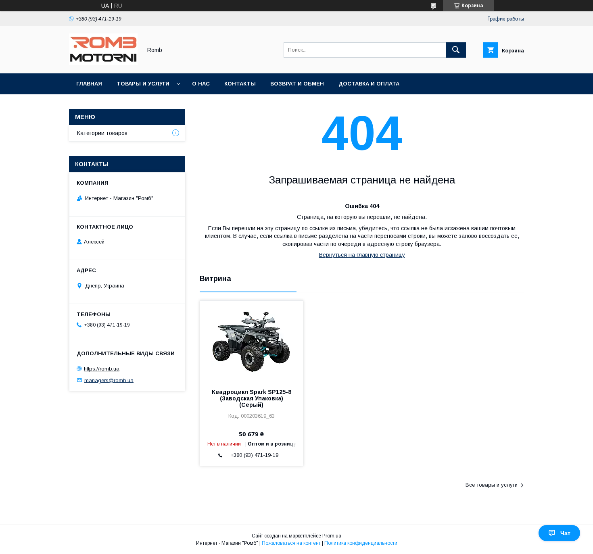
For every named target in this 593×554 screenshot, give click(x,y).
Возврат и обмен (297, 84)
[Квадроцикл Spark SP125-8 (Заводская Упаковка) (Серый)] (251, 341)
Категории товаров (102, 133)
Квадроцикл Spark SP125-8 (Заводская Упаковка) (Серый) (251, 398)
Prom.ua (331, 536)
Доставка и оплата (368, 84)
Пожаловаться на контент (291, 543)
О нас (201, 84)
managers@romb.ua (109, 380)
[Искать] (456, 50)
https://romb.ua (101, 369)
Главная (89, 84)
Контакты (240, 84)
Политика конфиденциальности (360, 543)
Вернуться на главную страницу (362, 255)
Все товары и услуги (492, 485)
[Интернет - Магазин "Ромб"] (103, 63)
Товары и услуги (143, 84)
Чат (565, 533)
